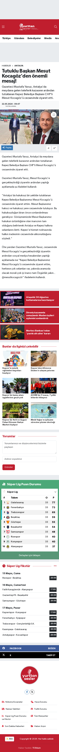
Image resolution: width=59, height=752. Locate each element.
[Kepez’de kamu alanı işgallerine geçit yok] (15, 385)
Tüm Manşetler (41, 716)
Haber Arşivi (40, 726)
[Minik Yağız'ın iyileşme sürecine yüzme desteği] (44, 410)
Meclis (48, 38)
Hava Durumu (41, 702)
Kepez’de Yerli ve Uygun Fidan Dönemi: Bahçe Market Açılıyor (14, 422)
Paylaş (9, 148)
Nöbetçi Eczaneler (14, 702)
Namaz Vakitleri (13, 709)
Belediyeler (34, 38)
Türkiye (6, 38)
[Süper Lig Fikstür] (55, 566)
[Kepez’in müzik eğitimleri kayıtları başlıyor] (15, 358)
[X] (32, 692)
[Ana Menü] (3, 27)
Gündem (19, 38)
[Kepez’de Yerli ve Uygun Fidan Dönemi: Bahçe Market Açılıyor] (15, 410)
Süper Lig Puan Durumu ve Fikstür (14, 717)
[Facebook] (27, 692)
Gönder (8, 467)
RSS (11, 739)
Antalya (18, 66)
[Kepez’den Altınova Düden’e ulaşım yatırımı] (44, 358)
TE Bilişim (36, 748)
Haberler (6, 66)
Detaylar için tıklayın (29, 555)
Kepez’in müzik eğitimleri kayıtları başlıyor (11, 370)
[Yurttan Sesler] (29, 27)
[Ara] (55, 27)
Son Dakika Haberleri (14, 726)
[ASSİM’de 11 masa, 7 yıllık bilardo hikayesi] (44, 385)
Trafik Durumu (40, 709)
